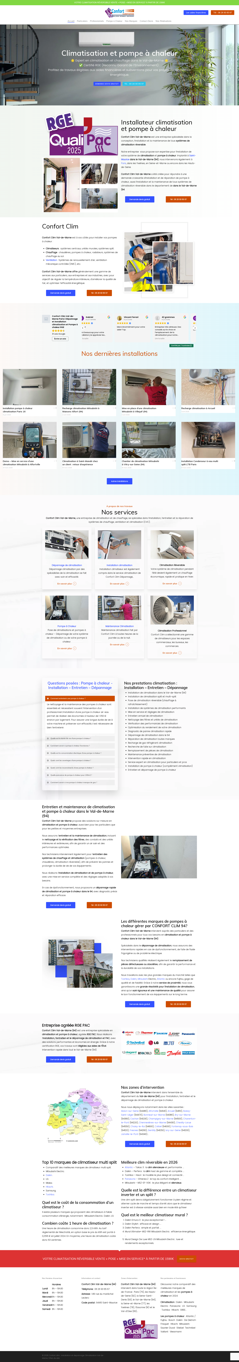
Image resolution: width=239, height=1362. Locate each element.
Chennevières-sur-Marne (152, 1122)
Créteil (158, 1126)
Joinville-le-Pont (129, 1134)
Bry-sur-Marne (183, 1114)
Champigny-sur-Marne (161, 1118)
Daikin (133, 978)
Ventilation (51, 260)
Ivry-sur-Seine (173, 1130)
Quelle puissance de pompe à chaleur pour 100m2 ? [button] (71, 775)
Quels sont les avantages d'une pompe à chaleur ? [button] (71, 760)
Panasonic (130, 1178)
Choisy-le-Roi (138, 1126)
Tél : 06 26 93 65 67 (134, 84)
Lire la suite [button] (90, 339)
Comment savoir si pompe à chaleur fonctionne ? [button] (70, 746)
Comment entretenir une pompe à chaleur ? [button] (68, 698)
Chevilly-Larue (183, 1122)
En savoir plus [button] (64, 583)
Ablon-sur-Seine (130, 1110)
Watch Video (22, 437)
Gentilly (152, 1130)
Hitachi (49, 1186)
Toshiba (125, 978)
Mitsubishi (143, 978)
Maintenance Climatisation (119, 626)
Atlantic (161, 978)
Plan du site (54, 1358)
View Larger (22, 385)
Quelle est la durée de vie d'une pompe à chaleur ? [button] (71, 738)
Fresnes (134, 1130)
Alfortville (153, 1110)
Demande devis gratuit (107, 84)
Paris (123, 163)
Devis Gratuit (187, 1259)
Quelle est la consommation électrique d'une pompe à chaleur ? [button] (76, 753)
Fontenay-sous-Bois (182, 1126)
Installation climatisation (119, 565)
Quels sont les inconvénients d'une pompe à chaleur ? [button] (72, 768)
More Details (36, 385)
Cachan (134, 1118)
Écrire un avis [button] (60, 339)
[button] (139, 199)
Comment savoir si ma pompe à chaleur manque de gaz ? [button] (74, 782)
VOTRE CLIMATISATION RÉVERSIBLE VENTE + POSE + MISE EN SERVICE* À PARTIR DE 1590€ (119, 2)
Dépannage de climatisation (67, 565)
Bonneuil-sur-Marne (154, 1114)
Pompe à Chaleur (67, 626)
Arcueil (171, 1110)
